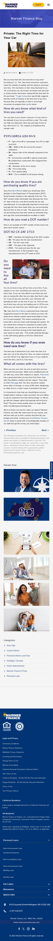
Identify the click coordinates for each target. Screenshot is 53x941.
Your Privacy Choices (10, 791)
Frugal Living (21, 96)
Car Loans (8, 884)
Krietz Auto (44, 375)
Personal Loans (10, 840)
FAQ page (14, 383)
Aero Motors (17, 191)
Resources (8, 889)
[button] (48, 5)
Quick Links (9, 895)
